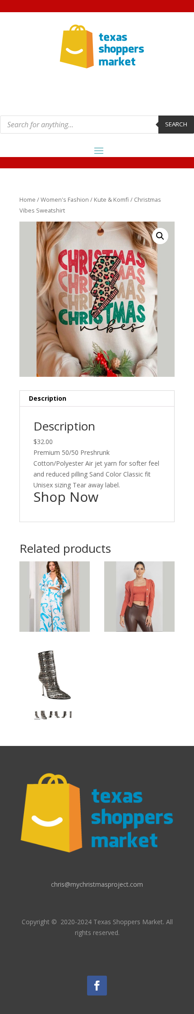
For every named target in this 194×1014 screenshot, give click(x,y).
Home (27, 199)
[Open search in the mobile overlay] (97, 125)
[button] (160, 236)
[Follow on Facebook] (97, 985)
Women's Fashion (65, 199)
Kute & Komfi (111, 199)
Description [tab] (47, 398)
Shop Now (65, 496)
